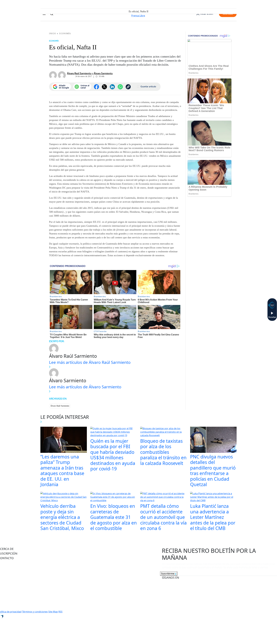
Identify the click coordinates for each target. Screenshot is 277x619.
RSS (60, 611)
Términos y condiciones (35, 611)
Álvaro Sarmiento (103, 73)
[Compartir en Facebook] (96, 86)
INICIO (52, 33)
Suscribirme (168, 573)
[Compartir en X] (104, 86)
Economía (65, 33)
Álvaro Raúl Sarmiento (79, 73)
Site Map (53, 611)
